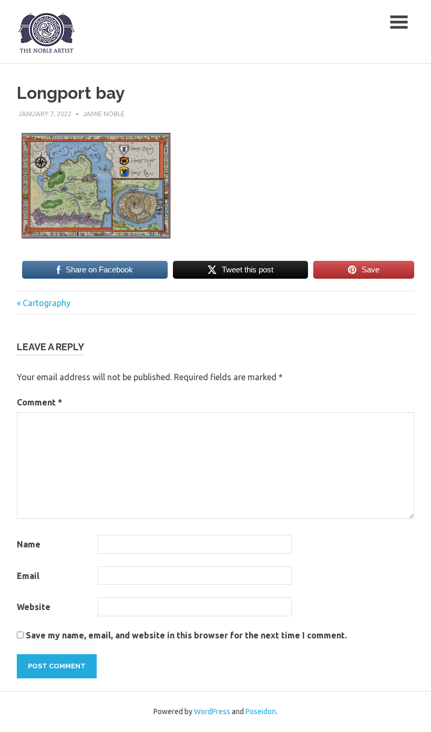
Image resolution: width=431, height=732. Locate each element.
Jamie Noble (104, 113)
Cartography (46, 303)
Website (33, 607)
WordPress (212, 711)
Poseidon (260, 711)
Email (28, 576)
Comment (39, 402)
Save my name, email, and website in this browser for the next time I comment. (186, 635)
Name (28, 544)
